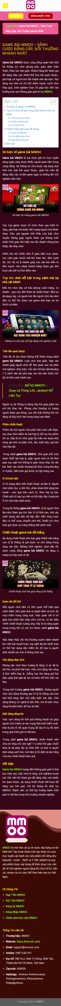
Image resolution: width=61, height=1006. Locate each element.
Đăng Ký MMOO (15, 906)
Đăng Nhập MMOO (16, 912)
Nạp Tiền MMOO (15, 894)
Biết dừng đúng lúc (20, 140)
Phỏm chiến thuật (20, 121)
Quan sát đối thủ (19, 132)
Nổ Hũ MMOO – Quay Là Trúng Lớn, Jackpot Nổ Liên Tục (30, 390)
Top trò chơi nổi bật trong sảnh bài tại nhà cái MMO (31, 112)
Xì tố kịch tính (18, 125)
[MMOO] (30, 5)
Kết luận (11, 143)
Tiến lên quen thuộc (21, 118)
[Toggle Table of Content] (51, 102)
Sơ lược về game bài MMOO (21, 106)
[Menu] (5, 5)
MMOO (6, 847)
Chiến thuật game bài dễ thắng (23, 129)
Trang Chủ (11, 26)
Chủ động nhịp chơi (21, 136)
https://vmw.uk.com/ (28, 941)
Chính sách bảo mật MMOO (21, 917)
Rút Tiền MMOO (15, 900)
